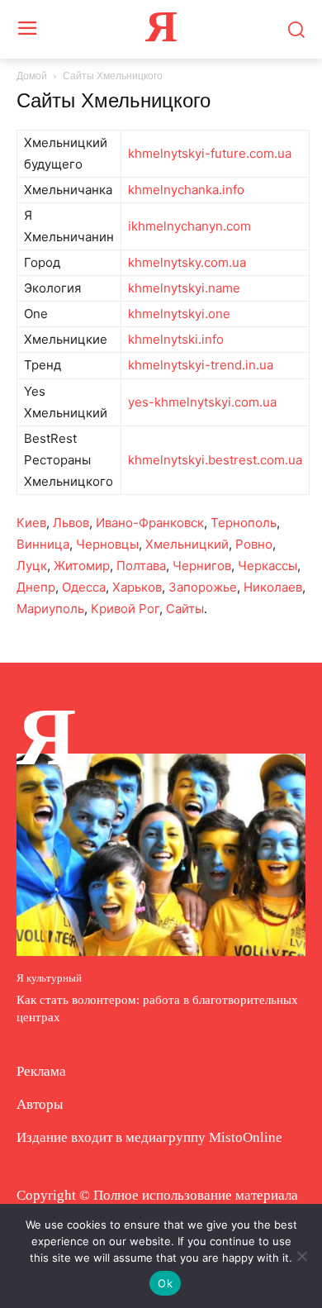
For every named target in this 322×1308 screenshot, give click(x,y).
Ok (165, 1283)
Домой (32, 76)
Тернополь (244, 522)
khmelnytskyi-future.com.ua (209, 153)
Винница (43, 544)
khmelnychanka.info (186, 189)
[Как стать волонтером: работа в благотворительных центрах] (161, 855)
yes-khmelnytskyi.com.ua (202, 402)
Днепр (36, 587)
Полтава (141, 565)
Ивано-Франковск (150, 522)
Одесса (84, 587)
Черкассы (267, 565)
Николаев (273, 587)
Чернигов (202, 565)
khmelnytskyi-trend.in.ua (200, 365)
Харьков (137, 587)
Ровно (253, 544)
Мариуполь (50, 608)
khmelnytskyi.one (179, 313)
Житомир (82, 565)
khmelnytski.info (176, 339)
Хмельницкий (187, 544)
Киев (31, 522)
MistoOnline (245, 1137)
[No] (301, 1256)
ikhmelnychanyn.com (189, 226)
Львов (71, 522)
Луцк (32, 565)
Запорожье (202, 587)
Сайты (185, 608)
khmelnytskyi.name (184, 288)
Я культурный (49, 978)
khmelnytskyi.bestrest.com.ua (215, 460)
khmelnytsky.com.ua (187, 262)
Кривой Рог (125, 608)
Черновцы (107, 544)
